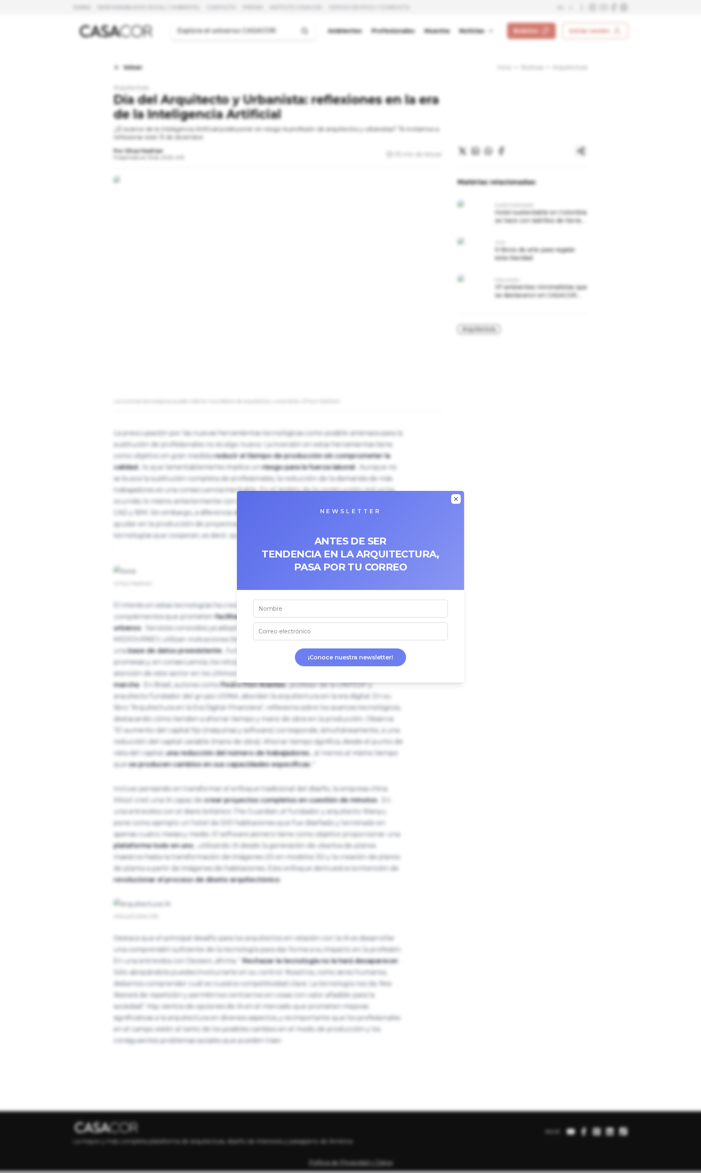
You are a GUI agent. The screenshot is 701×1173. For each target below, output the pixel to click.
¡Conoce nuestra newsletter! (350, 657)
